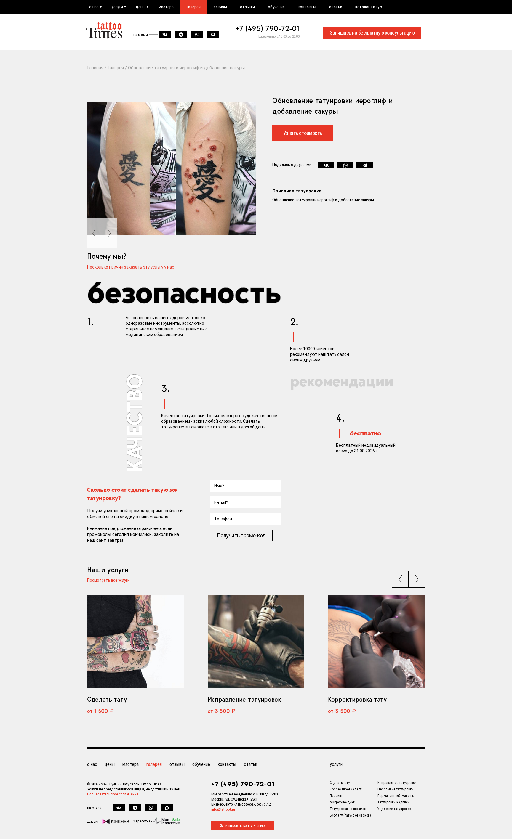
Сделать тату (107, 699)
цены (140, 6)
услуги (117, 6)
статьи (335, 6)
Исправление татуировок (244, 699)
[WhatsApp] (345, 165)
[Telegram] (364, 165)
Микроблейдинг (342, 802)
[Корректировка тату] (376, 641)
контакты (307, 6)
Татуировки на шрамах (348, 809)
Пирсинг (336, 796)
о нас (94, 6)
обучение (276, 6)
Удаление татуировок (394, 809)
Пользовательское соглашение (112, 794)
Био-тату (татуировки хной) (350, 815)
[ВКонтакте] (326, 165)
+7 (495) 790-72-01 (268, 28)
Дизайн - (94, 821)
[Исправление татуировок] (256, 641)
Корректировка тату (357, 699)
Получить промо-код (241, 535)
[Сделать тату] (135, 641)
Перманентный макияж (395, 796)
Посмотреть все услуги (108, 580)
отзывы (247, 6)
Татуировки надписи (393, 802)
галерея (194, 6)
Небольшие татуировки (395, 789)
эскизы (220, 6)
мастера (166, 6)
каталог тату (367, 6)
